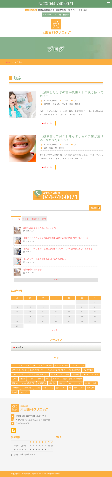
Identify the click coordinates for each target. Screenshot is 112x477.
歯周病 (37, 388)
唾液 (48, 379)
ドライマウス (88, 370)
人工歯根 (95, 374)
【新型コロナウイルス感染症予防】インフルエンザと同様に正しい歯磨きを (58, 248)
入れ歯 (14, 379)
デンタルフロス (74, 370)
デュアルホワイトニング (56, 370)
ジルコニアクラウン (37, 370)
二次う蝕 (56, 104)
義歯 (57, 388)
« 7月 (54, 330)
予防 (67, 374)
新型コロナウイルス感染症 (72, 379)
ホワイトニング (56, 374)
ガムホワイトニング (19, 370)
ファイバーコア (17, 374)
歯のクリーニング (75, 383)
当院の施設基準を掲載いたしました (39, 228)
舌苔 (75, 388)
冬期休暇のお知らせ (32, 269)
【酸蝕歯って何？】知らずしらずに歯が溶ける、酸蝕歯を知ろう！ (71, 138)
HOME (8, 62)
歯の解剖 (15, 388)
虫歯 (51, 148)
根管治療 (52, 383)
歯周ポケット (27, 388)
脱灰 (71, 104)
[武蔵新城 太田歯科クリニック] (56, 33)
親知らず (90, 388)
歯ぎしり (62, 383)
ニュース (16, 219)
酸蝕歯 (77, 104)
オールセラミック (77, 365)
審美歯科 (56, 379)
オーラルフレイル (61, 365)
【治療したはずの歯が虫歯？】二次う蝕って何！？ (71, 94)
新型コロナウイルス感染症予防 (23, 383)
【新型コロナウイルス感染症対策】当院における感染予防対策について (56, 238)
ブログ (76, 101)
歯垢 (44, 388)
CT (13, 365)
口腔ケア (40, 379)
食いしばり (24, 392)
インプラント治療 (45, 365)
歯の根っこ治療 (90, 383)
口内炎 (30, 379)
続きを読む (48, 123)
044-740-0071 (22, 423)
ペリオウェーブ (42, 374)
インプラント (30, 365)
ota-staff (65, 101)
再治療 (64, 104)
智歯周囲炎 (42, 383)
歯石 (51, 388)
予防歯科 (47, 104)
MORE (56, 279)
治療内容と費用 (38, 219)
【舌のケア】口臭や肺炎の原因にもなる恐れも (44, 259)
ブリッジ (30, 374)
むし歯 (20, 365)
